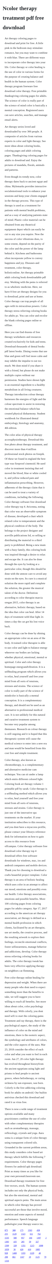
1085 (38, 1249)
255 (6, 1234)
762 (39, 1234)
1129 (14, 1234)
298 (6, 1257)
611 (31, 1234)
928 (6, 1253)
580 (15, 1238)
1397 (39, 1238)
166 (30, 1238)
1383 (7, 1242)
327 (37, 1242)
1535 (7, 1238)
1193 (23, 1253)
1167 (22, 1257)
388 (14, 1230)
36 (14, 1249)
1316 (7, 1261)
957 (22, 1238)
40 (40, 1253)
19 (30, 1257)
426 (21, 1249)
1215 (32, 1245)
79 (45, 1257)
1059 (7, 1249)
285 (22, 1242)
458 (38, 1230)
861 (14, 1257)
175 (21, 1230)
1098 (41, 1245)
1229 (32, 1253)
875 (6, 1230)
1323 (23, 1234)
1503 (30, 1230)
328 (15, 1245)
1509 (7, 1245)
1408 (14, 1253)
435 (15, 1242)
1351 (23, 1245)
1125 (37, 1257)
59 (30, 1242)
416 (29, 1249)
